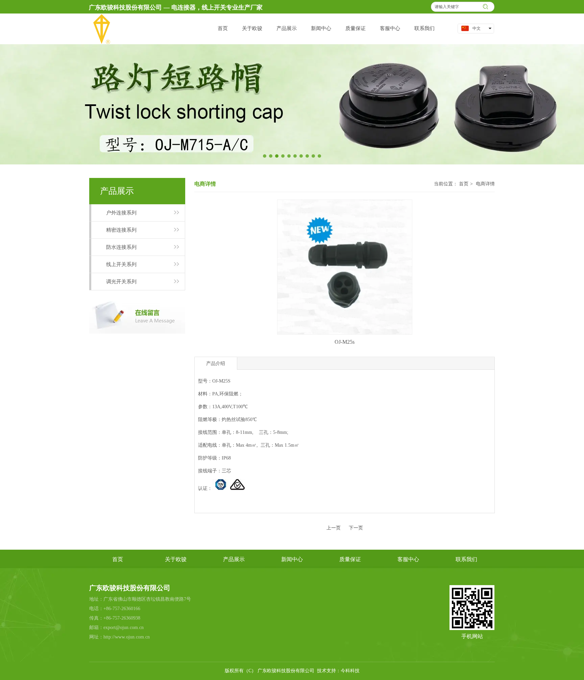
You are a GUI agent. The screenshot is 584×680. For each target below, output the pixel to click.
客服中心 (408, 559)
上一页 (333, 527)
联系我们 (466, 559)
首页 (463, 183)
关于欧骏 (176, 559)
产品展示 (234, 559)
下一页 (356, 527)
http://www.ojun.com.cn (126, 636)
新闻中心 (292, 559)
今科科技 (350, 670)
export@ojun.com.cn (123, 627)
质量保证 (350, 559)
